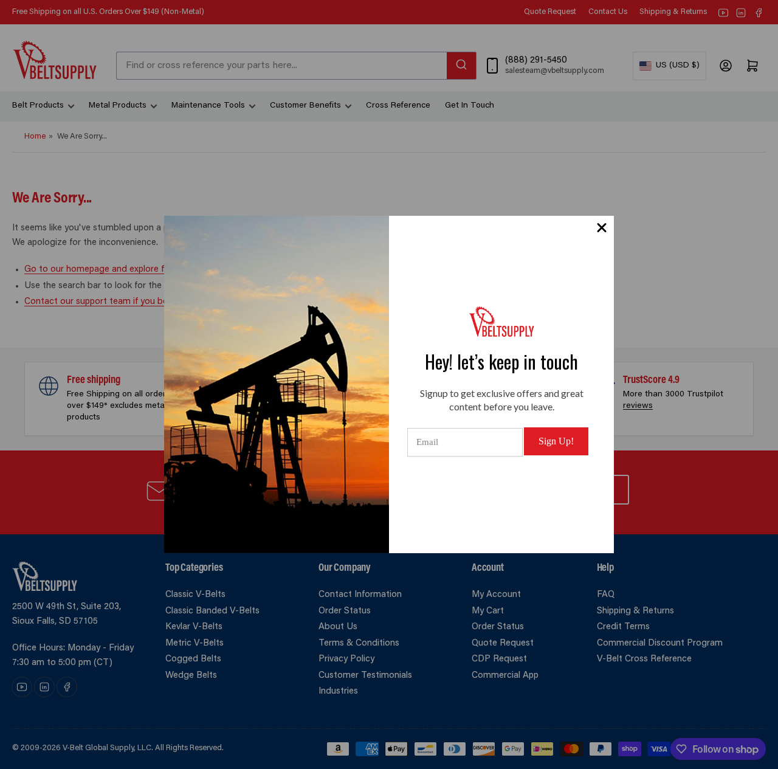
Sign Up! (556, 441)
